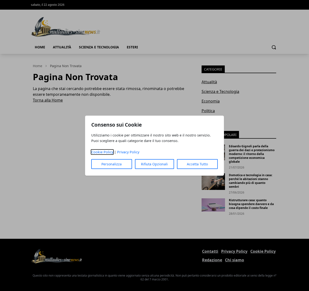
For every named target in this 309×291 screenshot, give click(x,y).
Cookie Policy (102, 152)
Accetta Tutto (197, 164)
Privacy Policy (128, 152)
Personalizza (111, 164)
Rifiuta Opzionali (154, 164)
